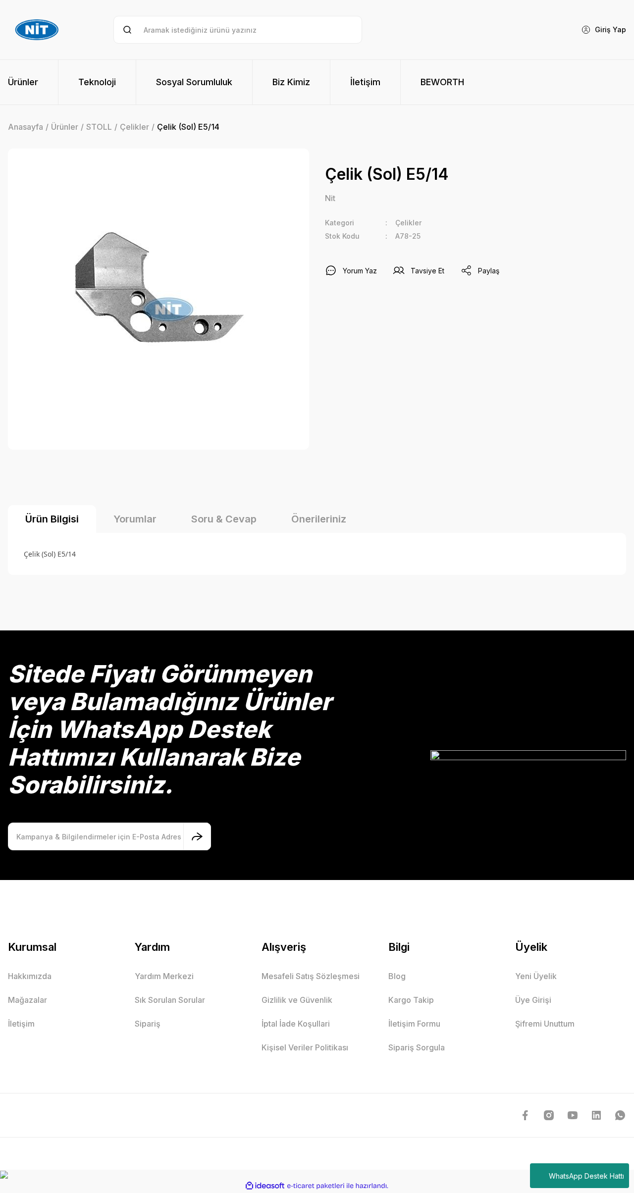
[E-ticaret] (316, 1186)
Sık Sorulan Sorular (170, 1000)
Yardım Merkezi (164, 976)
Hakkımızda (30, 976)
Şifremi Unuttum (545, 1024)
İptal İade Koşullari (296, 1024)
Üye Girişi (533, 1000)
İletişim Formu (414, 1024)
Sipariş (147, 1024)
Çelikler (408, 222)
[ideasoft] (265, 1186)
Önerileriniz (318, 519)
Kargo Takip (411, 1000)
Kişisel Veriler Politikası (305, 1047)
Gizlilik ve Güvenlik (297, 1000)
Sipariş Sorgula (416, 1047)
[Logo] (38, 30)
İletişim (21, 1024)
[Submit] (197, 836)
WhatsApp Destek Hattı (586, 1176)
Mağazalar (27, 1000)
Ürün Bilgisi (52, 519)
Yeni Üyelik (536, 976)
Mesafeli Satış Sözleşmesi (311, 976)
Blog (397, 976)
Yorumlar (135, 519)
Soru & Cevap (224, 519)
